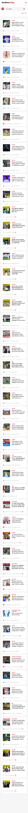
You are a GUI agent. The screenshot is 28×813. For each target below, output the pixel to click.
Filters (22, 13)
